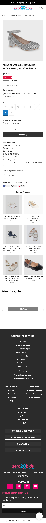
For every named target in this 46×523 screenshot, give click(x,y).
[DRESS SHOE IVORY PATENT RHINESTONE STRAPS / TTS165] (33, 204)
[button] (42, 7)
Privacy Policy (34, 397)
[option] (23, 309)
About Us (11, 390)
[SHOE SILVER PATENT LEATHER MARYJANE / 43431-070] (33, 234)
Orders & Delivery (34, 390)
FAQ (11, 401)
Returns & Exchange (34, 393)
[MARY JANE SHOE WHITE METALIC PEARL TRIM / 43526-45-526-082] (12, 265)
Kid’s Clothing (15, 15)
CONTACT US (23, 450)
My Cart (23, 423)
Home (4, 15)
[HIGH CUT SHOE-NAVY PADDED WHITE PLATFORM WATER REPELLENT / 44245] (12, 234)
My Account (23, 412)
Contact (11, 393)
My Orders (23, 416)
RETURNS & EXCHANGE (23, 437)
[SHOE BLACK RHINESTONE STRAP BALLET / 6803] (33, 265)
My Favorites (23, 419)
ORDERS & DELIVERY (23, 431)
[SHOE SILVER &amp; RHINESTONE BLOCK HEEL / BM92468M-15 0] (23, 40)
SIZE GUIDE (23, 444)
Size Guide (11, 397)
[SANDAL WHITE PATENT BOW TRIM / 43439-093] (12, 204)
